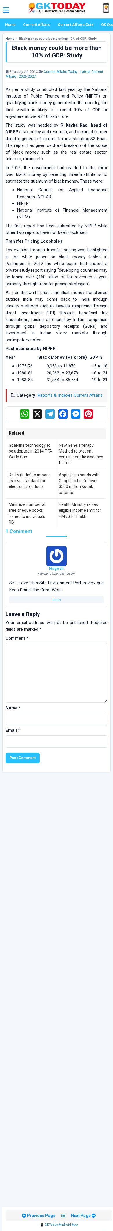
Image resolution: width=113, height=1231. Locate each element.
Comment (17, 638)
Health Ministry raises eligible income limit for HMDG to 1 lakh (80, 510)
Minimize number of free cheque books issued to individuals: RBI (27, 513)
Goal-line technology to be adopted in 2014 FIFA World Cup (30, 451)
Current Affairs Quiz (76, 24)
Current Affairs (36, 24)
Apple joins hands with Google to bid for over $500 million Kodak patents (79, 484)
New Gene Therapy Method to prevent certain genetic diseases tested (81, 454)
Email (13, 730)
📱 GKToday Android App (59, 1225)
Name (13, 708)
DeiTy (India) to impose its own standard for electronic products (30, 481)
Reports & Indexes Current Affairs (70, 395)
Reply (56, 600)
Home (10, 24)
